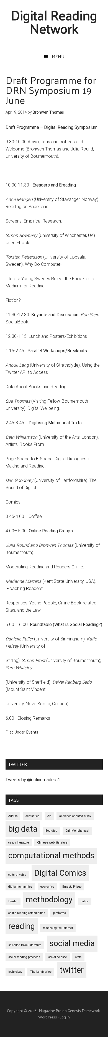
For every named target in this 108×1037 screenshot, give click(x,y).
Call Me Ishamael (77, 830)
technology (15, 972)
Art (49, 816)
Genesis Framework (84, 1010)
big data (22, 829)
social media (72, 943)
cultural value (17, 875)
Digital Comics (60, 873)
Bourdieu (51, 830)
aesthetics (32, 816)
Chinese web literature (52, 842)
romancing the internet (58, 928)
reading (21, 926)
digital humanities (20, 886)
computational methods (51, 855)
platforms (59, 913)
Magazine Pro (50, 1010)
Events (32, 732)
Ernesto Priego (71, 886)
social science (57, 957)
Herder (13, 901)
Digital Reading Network (54, 21)
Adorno (12, 816)
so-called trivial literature (25, 945)
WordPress (47, 1016)
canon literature (18, 842)
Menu (58, 56)
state (78, 957)
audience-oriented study (75, 816)
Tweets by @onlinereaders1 (33, 779)
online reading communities (26, 913)
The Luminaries (41, 972)
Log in (64, 1016)
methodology (49, 899)
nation (85, 901)
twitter (72, 970)
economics (47, 886)
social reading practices (24, 957)
